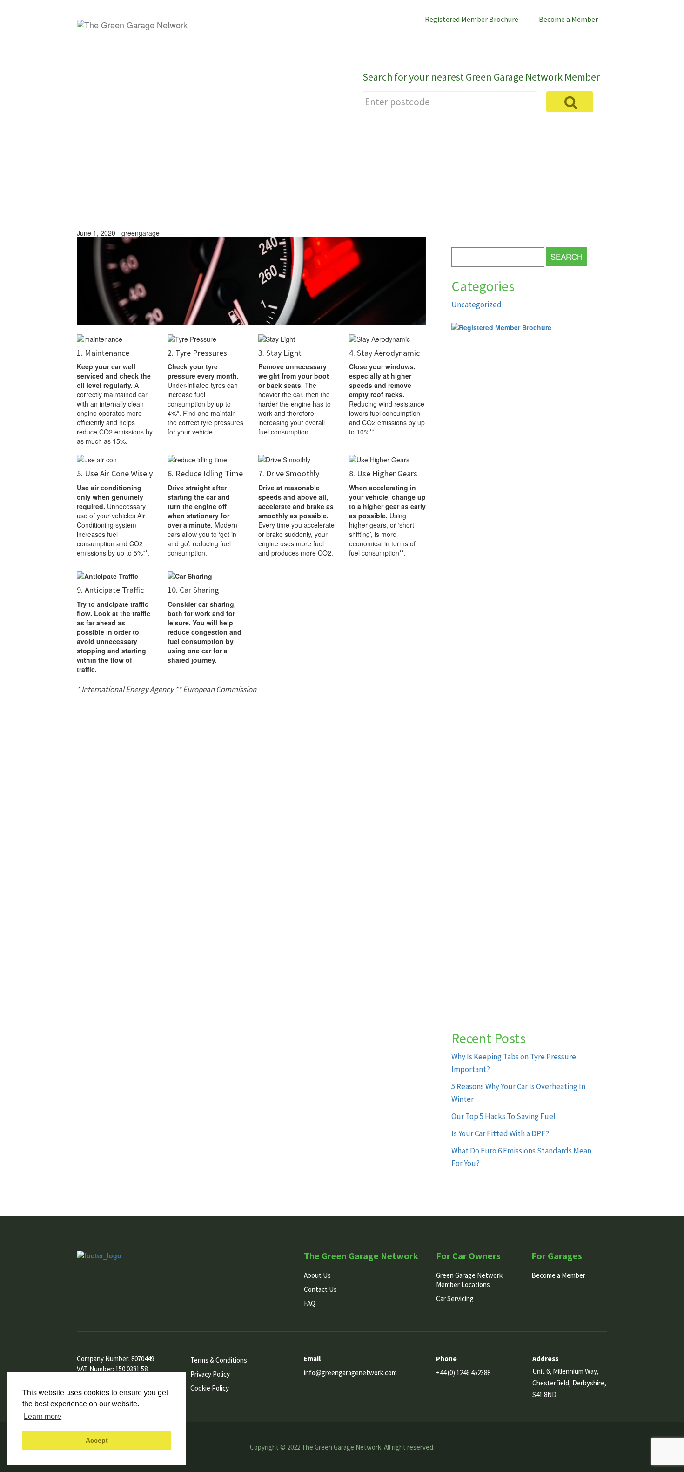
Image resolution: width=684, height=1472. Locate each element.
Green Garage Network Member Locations (469, 1280)
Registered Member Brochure (471, 19)
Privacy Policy (210, 1374)
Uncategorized (476, 304)
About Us (398, 40)
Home (358, 40)
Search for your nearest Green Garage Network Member (481, 76)
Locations (446, 40)
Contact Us (585, 40)
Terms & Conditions (218, 1360)
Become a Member (568, 19)
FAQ (309, 1303)
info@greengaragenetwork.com (350, 1372)
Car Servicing (499, 40)
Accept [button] (97, 1440)
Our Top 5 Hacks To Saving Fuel (503, 1116)
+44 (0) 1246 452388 (463, 1372)
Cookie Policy (209, 1388)
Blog (544, 40)
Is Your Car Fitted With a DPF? (500, 1133)
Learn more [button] (42, 1416)
